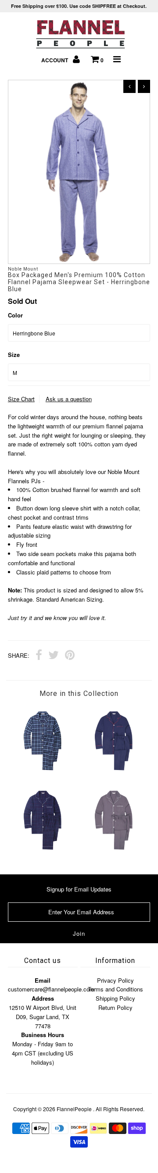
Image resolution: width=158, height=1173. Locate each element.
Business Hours (42, 1034)
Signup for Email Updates (79, 889)
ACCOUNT (55, 60)
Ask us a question (69, 399)
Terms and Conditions (115, 989)
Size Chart (21, 399)
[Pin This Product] (70, 656)
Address (43, 998)
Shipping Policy (115, 998)
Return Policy (115, 1007)
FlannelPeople (74, 1108)
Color (15, 315)
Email (42, 980)
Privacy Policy (115, 980)
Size (14, 354)
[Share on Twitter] (53, 656)
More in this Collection (79, 693)
